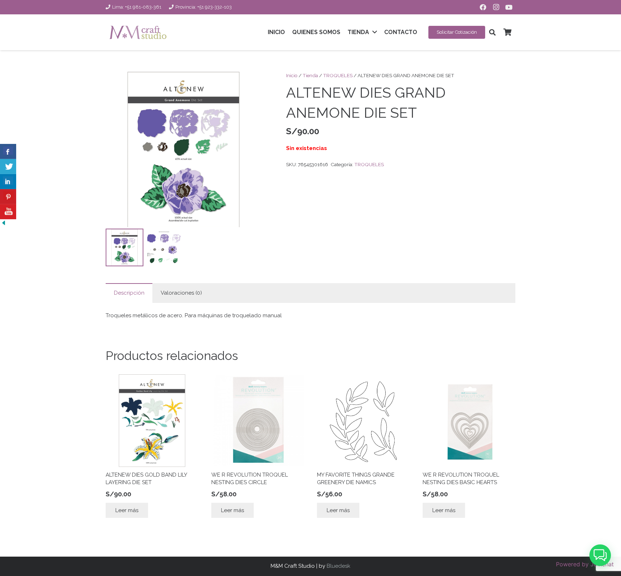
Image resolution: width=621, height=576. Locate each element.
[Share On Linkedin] (8, 181)
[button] (492, 32)
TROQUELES (338, 75)
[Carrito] (507, 32)
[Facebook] (483, 7)
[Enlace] (138, 32)
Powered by (585, 564)
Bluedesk (338, 566)
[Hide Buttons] (3, 224)
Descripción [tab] (129, 293)
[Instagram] (495, 7)
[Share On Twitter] (8, 166)
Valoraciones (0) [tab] (181, 293)
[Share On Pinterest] (8, 196)
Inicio (292, 75)
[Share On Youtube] (8, 211)
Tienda (310, 75)
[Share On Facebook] (8, 151)
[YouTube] (508, 7)
